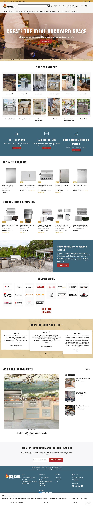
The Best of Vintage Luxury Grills (31, 433)
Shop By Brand (26, 483)
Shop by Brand (65, 11)
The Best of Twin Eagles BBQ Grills (81, 393)
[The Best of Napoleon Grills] (70, 410)
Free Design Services (43, 11)
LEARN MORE (46, 41)
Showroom (58, 479)
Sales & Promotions (29, 11)
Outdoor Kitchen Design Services (28, 478)
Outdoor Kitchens (9, 11)
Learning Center (55, 11)
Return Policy (42, 483)
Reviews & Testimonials (45, 481)
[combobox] (34, 5)
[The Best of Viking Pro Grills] (70, 383)
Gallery (58, 482)
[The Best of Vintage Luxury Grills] (31, 401)
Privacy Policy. (83, 498)
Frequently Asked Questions (44, 478)
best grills (31, 429)
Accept (46, 502)
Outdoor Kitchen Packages (29, 481)
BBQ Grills (19, 11)
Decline (75, 502)
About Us (58, 477)
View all (88, 369)
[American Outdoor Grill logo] (8, 287)
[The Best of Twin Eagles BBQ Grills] (70, 396)
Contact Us (75, 11)
